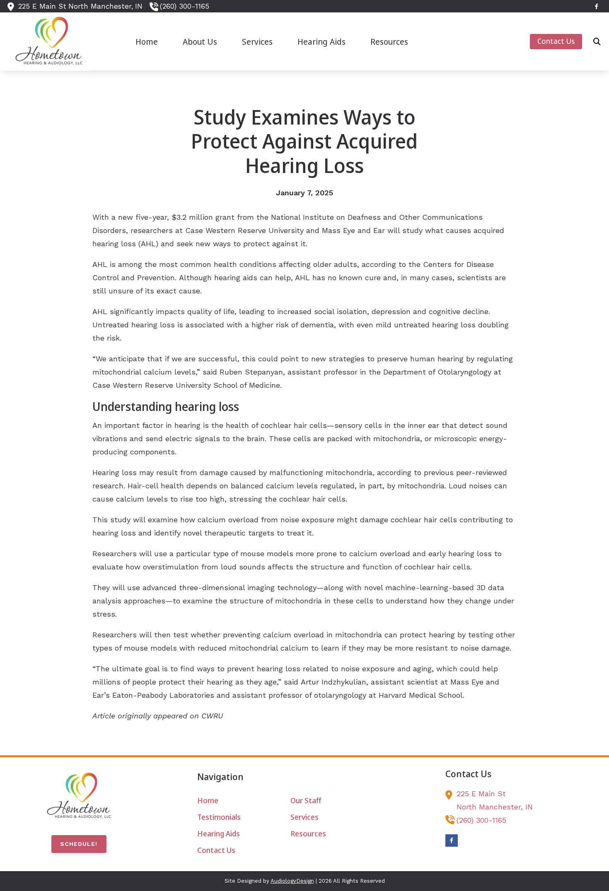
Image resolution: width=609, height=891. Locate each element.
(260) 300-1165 (184, 6)
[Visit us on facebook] (597, 6)
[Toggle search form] (597, 41)
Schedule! (78, 844)
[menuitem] (146, 41)
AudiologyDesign (292, 881)
